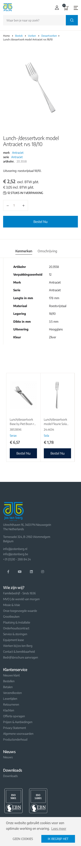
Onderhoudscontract (16, 628)
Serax (13, 435)
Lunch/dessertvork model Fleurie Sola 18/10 (55, 424)
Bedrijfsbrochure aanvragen (20, 657)
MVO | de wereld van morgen (21, 599)
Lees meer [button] (58, 828)
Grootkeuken (11, 616)
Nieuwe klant (11, 675)
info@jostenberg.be (15, 554)
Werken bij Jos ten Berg (17, 645)
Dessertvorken (49, 35)
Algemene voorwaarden (18, 733)
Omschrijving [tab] (47, 251)
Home (6, 35)
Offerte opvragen (14, 716)
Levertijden (10, 698)
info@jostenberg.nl (15, 549)
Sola (46, 435)
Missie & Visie (11, 605)
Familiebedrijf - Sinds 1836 (19, 593)
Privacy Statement (14, 728)
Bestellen (9, 681)
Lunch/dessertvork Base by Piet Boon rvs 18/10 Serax (23, 424)
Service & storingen (15, 634)
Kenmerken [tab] (23, 251)
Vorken (32, 35)
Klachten (8, 710)
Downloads (10, 776)
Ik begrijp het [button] (58, 839)
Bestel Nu (40, 222)
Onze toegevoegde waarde (20, 610)
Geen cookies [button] (23, 839)
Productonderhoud (15, 739)
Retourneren (11, 704)
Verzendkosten (12, 693)
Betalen (8, 687)
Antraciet (17, 152)
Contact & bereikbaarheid (19, 651)
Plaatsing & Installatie (16, 622)
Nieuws (8, 757)
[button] (56, 7)
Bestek (19, 35)
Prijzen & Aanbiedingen (17, 722)
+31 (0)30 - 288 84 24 (17, 559)
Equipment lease (13, 640)
